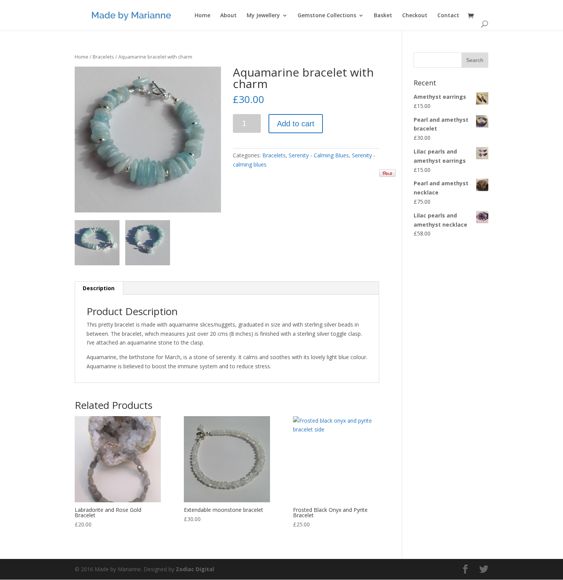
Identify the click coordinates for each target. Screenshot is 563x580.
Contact (448, 16)
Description (99, 288)
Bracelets (103, 56)
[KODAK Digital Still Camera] (148, 140)
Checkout (414, 16)
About (228, 16)
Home (202, 16)
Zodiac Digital (195, 569)
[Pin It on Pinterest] (387, 173)
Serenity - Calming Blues (319, 155)
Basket (383, 16)
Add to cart (295, 123)
